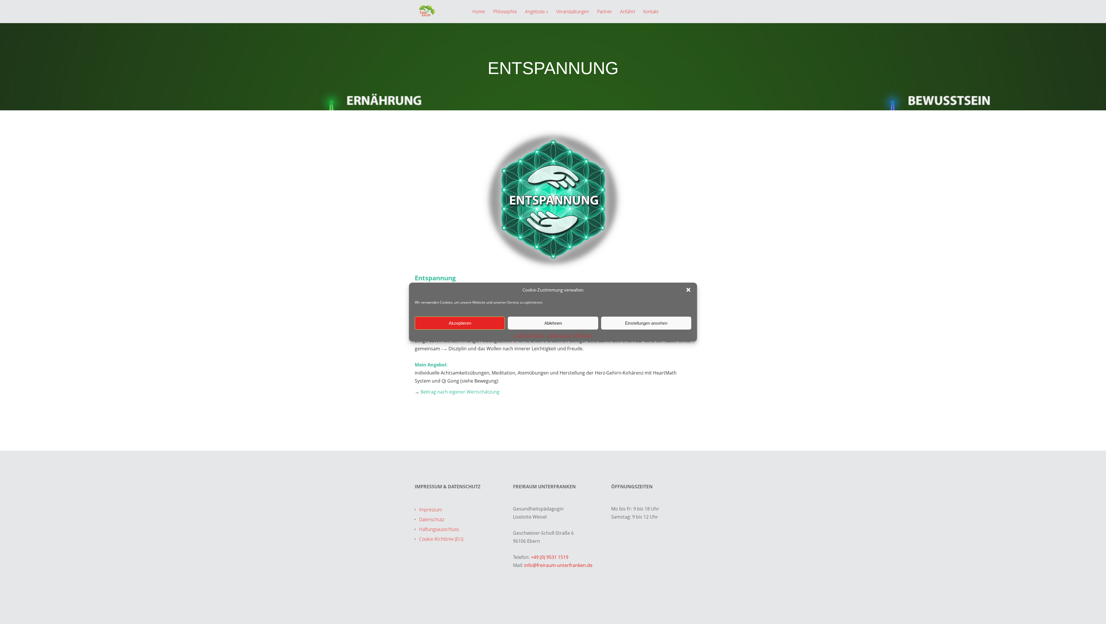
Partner (604, 12)
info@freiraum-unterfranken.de (558, 565)
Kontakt (650, 12)
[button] (688, 290)
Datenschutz (431, 519)
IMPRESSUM (582, 335)
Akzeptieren (460, 323)
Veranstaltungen (572, 12)
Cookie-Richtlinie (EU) (441, 539)
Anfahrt (627, 12)
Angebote (535, 12)
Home (478, 12)
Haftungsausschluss (439, 529)
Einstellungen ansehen (646, 323)
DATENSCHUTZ (558, 335)
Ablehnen (553, 323)
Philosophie (505, 12)
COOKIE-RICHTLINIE (529, 335)
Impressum (430, 509)
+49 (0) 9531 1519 (549, 557)
